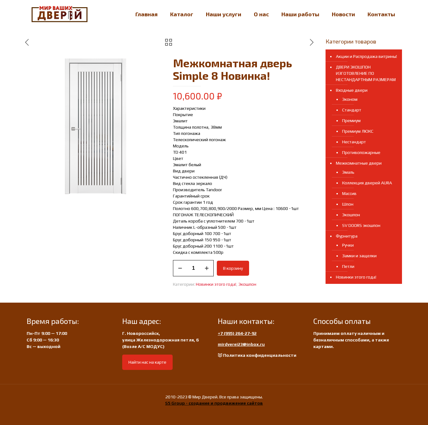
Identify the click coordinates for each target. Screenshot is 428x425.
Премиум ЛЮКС (357, 131)
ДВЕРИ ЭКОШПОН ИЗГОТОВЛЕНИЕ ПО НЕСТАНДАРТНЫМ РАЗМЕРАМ (366, 73)
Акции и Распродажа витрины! (366, 56)
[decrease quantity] (180, 268)
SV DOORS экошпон (361, 225)
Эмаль (348, 172)
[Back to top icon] (398, 412)
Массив (349, 193)
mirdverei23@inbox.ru (241, 344)
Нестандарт (354, 141)
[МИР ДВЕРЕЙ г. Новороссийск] (59, 14)
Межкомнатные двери (359, 163)
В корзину (233, 268)
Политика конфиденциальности (259, 355)
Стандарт (351, 109)
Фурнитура (347, 235)
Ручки (348, 245)
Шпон (347, 204)
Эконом (350, 99)
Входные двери (352, 90)
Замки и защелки (359, 255)
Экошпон (247, 284)
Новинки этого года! (216, 284)
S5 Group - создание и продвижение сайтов (214, 403)
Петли (348, 266)
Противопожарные (361, 152)
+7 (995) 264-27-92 (237, 333)
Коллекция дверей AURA (367, 182)
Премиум (351, 120)
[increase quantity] (206, 268)
